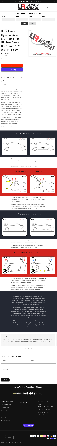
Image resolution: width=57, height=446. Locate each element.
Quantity (3, 58)
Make (3, 16)
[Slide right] (31, 348)
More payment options (12, 73)
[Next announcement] (54, 1)
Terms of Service (5, 407)
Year (30, 16)
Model (17, 16)
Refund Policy (4, 417)
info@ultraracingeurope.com (45, 406)
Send (5, 379)
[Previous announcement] (2, 1)
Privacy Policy (4, 410)
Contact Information (6, 404)
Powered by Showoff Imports (17, 442)
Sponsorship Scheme (6, 420)
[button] (2, 7)
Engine (44, 16)
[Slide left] (25, 348)
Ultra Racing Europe (8, 442)
